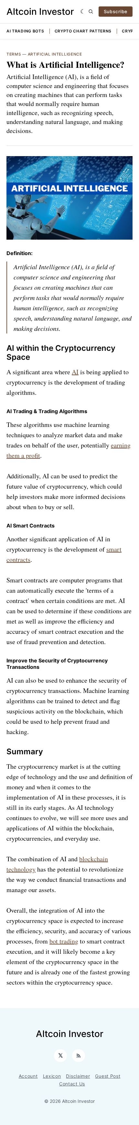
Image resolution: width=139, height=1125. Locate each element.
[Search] (90, 11)
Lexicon (52, 1076)
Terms (13, 54)
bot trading (63, 941)
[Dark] (83, 11)
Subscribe (115, 11)
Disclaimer (78, 1076)
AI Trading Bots (25, 31)
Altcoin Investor (40, 11)
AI (75, 372)
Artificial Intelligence (55, 54)
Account (28, 1076)
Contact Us (72, 1083)
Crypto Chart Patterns (83, 31)
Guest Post (107, 1076)
